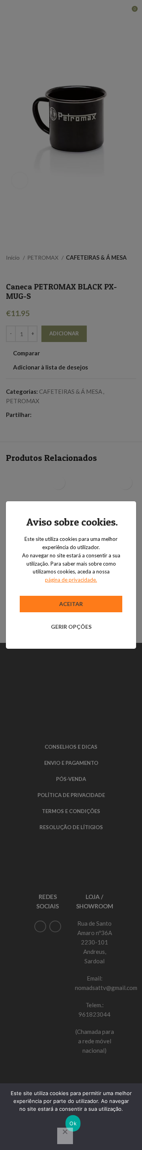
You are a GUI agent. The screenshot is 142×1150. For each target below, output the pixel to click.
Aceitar (71, 603)
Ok (73, 1123)
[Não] (65, 1136)
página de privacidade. (71, 580)
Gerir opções (71, 626)
